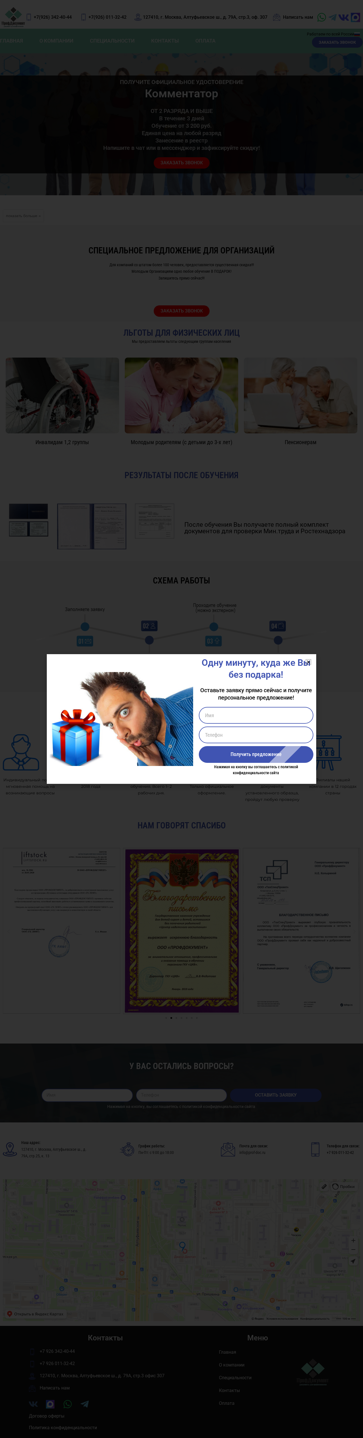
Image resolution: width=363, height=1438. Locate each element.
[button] (308, 662)
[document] (181, 719)
